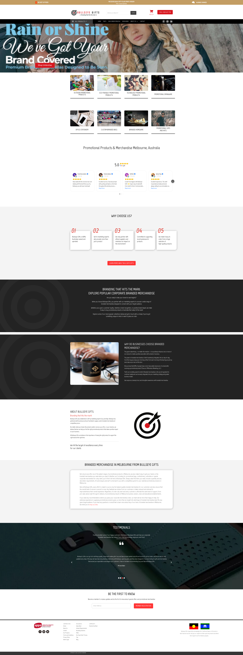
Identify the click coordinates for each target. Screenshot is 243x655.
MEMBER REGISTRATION (143, 606)
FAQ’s (77, 633)
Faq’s (104, 21)
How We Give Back (93, 626)
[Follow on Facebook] (163, 21)
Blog (77, 639)
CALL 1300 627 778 (165, 12)
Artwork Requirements (81, 628)
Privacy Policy (66, 637)
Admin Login (66, 639)
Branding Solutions (80, 630)
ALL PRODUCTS (79, 21)
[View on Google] (75, 175)
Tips (77, 637)
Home (99, 21)
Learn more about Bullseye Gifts (121, 263)
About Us (133, 21)
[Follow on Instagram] (167, 21)
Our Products (66, 633)
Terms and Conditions (68, 635)
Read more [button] (102, 188)
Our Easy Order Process (81, 635)
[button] (2, 48)
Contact (142, 21)
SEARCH (133, 13)
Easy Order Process (114, 21)
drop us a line (93, 505)
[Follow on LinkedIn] (171, 21)
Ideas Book (125, 21)
